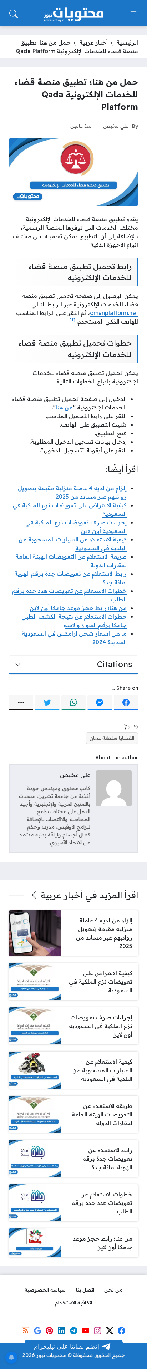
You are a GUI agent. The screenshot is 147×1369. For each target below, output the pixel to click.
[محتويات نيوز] (73, 14)
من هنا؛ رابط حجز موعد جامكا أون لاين (78, 607)
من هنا (64, 407)
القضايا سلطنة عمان (112, 738)
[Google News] (37, 1330)
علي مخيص (115, 126)
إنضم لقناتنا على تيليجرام (66, 1346)
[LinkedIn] (61, 1330)
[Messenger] (99, 703)
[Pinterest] (49, 1330)
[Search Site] (13, 13)
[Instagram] (97, 1330)
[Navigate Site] (133, 13)
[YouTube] (85, 1330)
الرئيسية (127, 42)
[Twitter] (47, 703)
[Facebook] (126, 703)
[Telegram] (73, 1330)
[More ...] (21, 703)
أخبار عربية (93, 42)
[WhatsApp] (73, 703)
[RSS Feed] (25, 1330)
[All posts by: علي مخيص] (114, 788)
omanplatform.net (114, 312)
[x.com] (110, 1330)
